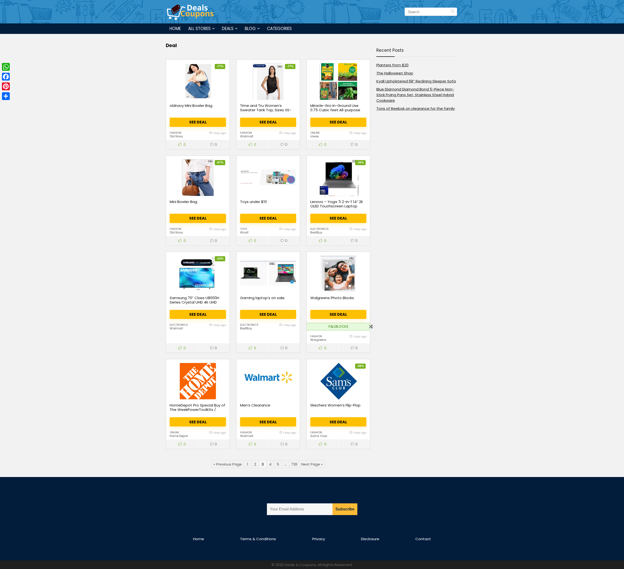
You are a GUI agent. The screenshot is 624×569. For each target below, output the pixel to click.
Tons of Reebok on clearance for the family (415, 108)
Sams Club (318, 436)
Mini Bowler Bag (183, 201)
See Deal (198, 122)
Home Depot (179, 436)
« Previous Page (228, 464)
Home (175, 28)
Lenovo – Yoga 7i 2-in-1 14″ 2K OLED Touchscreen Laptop (336, 204)
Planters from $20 (392, 65)
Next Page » (312, 464)
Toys (243, 229)
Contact (423, 538)
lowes (314, 136)
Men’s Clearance (255, 405)
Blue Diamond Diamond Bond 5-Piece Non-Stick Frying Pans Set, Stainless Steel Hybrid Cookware (415, 95)
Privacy (318, 538)
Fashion (175, 133)
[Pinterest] (6, 86)
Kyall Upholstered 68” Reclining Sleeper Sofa (416, 81)
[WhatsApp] (6, 67)
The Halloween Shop (394, 73)
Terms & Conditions (258, 538)
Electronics (319, 229)
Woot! (244, 232)
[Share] (6, 96)
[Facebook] (6, 76)
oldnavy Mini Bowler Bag (191, 105)
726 (294, 464)
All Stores (199, 28)
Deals (228, 28)
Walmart (246, 136)
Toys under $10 (253, 201)
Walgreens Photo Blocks (332, 297)
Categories (279, 28)
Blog (250, 28)
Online (315, 133)
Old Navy (176, 136)
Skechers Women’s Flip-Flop (335, 405)
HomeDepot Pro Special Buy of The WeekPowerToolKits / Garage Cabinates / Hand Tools (197, 412)
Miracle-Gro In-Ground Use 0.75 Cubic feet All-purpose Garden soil (335, 110)
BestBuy (316, 232)
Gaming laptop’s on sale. (262, 297)
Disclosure (370, 538)
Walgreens (318, 340)
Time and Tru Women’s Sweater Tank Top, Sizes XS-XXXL (265, 110)
